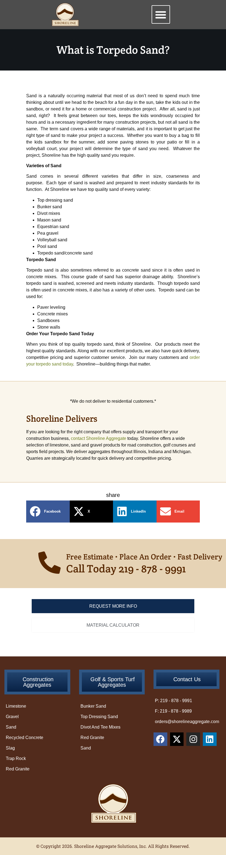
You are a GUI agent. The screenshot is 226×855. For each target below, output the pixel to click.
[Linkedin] (210, 739)
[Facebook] (160, 739)
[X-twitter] (177, 739)
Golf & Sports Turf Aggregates (112, 682)
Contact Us (187, 679)
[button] (161, 14)
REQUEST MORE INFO (113, 606)
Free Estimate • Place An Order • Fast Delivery (144, 557)
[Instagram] (193, 739)
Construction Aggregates (38, 682)
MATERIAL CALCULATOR (113, 625)
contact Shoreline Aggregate (98, 438)
